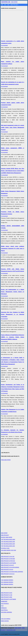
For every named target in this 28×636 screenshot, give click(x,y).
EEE (8, 4)
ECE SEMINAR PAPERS (7, 582)
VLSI (2, 605)
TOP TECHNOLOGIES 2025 (8, 543)
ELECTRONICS (5, 603)
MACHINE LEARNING (6, 612)
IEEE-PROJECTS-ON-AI (7, 569)
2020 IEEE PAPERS (6, 550)
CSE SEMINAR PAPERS (7, 580)
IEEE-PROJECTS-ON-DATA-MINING (10, 567)
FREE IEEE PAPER (6, 459)
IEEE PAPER (14, 2)
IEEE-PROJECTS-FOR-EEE (8, 558)
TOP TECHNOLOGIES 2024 (8, 546)
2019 (12, 550)
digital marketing (5, 620)
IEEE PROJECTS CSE (6, 595)
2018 (15, 550)
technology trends (5, 548)
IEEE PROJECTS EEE (6, 597)
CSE (2, 4)
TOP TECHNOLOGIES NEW (8, 539)
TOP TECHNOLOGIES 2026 (8, 541)
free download (12, 84)
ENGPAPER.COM (11, 630)
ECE (5, 4)
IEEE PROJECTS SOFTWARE (8, 563)
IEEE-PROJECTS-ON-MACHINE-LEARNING (12, 571)
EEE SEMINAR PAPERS (7, 584)
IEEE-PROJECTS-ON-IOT (7, 565)
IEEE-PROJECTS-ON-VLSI (7, 573)
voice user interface (5, 618)
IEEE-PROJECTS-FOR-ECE (8, 560)
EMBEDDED (4, 601)
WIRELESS (4, 607)
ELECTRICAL (4, 610)
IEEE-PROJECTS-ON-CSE (7, 556)
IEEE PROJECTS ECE (6, 592)
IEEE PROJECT (14, 4)
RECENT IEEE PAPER (6, 537)
